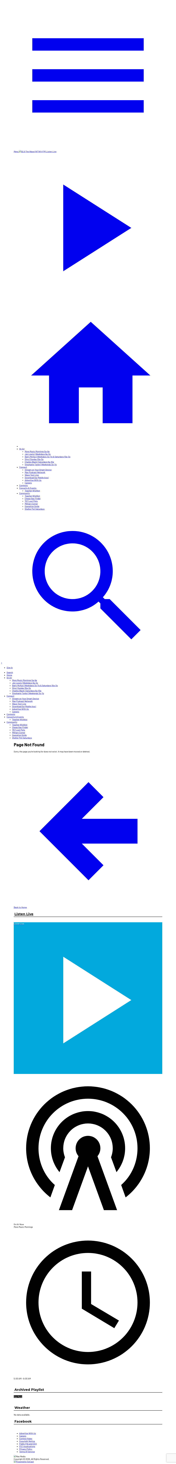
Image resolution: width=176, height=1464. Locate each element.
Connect (23, 467)
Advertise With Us (33, 480)
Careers (28, 482)
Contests (23, 485)
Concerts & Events (27, 488)
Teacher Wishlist (32, 490)
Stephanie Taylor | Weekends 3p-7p (41, 464)
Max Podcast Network (35, 472)
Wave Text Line (32, 475)
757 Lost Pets (31, 501)
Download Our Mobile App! (37, 477)
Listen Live (23, 914)
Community (24, 493)
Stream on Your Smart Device (38, 469)
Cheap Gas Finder (33, 498)
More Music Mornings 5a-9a (37, 451)
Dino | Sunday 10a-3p (34, 459)
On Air (22, 448)
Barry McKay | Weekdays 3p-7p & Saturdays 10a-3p (47, 456)
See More (18, 1396)
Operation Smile (32, 506)
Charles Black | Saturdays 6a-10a (39, 462)
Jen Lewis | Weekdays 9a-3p (38, 454)
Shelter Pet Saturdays (35, 509)
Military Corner (31, 503)
